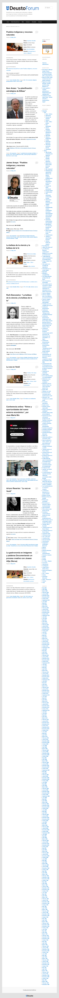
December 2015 (45, 658)
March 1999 (44, 874)
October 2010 (45, 730)
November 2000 (45, 856)
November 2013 (45, 692)
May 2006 (44, 784)
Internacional (45, 564)
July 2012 (44, 712)
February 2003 (45, 826)
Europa (44, 558)
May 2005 (44, 799)
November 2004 (45, 807)
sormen (32, 581)
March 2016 (44, 653)
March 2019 (44, 606)
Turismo (44, 581)
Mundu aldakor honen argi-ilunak (49, 232)
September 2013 (46, 695)
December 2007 (45, 765)
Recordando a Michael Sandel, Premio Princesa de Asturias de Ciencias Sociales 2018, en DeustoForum (47, 72)
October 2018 (45, 614)
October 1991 (45, 966)
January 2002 (45, 842)
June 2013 (44, 696)
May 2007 (44, 771)
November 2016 (45, 644)
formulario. (13, 345)
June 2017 (44, 633)
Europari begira (49, 190)
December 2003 (45, 817)
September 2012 (46, 710)
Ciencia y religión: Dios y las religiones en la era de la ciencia (47, 296)
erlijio (29, 266)
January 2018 (45, 626)
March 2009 (44, 748)
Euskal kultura (49, 192)
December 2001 (45, 843)
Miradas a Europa (46, 495)
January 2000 (45, 866)
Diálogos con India (46, 391)
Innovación (44, 562)
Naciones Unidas (26, 237)
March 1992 (44, 958)
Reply (16, 238)
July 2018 (44, 617)
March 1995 (44, 921)
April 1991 (44, 969)
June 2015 (44, 666)
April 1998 (44, 883)
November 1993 (45, 938)
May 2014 (44, 682)
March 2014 (44, 686)
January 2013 (45, 704)
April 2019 (44, 604)
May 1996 (44, 906)
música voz (27, 398)
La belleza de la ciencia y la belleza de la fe (28, 358)
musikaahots (27, 385)
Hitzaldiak (34, 22)
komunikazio (26, 581)
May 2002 (44, 836)
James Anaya (19, 237)
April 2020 (44, 589)
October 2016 (45, 646)
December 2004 (45, 805)
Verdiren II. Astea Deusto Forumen (48, 238)
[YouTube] (44, 41)
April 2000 (44, 862)
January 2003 (45, 828)
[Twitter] (42, 41)
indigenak (29, 53)
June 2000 (44, 859)
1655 (27, 596)
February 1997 (45, 898)
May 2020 (44, 588)
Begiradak (44, 271)
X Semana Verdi (46, 538)
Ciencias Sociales (46, 539)
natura (25, 53)
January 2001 (45, 854)
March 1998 (44, 885)
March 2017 (44, 638)
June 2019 (44, 601)
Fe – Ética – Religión (47, 561)
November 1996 (45, 903)
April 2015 (44, 669)
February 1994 (45, 935)
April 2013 (44, 699)
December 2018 (45, 611)
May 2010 (44, 733)
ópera (7, 400)
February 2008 (45, 762)
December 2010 (45, 727)
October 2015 (45, 661)
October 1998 (45, 880)
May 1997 (44, 894)
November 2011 (45, 724)
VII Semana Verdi (46, 533)
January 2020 (45, 594)
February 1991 (45, 972)
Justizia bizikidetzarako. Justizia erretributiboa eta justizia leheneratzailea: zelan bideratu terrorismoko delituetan (49, 212)
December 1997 (45, 888)
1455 (24, 80)
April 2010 (44, 735)
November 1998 (45, 878)
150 (24, 398)
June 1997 (44, 892)
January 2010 (45, 739)
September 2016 (46, 647)
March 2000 (44, 863)
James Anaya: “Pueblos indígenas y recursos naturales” (16, 165)
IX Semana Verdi (46, 467)
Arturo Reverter (31, 544)
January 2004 (45, 816)
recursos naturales (10, 238)
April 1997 (44, 895)
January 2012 (45, 721)
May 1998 (44, 882)
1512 (27, 80)
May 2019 (44, 603)
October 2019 (45, 598)
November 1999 (45, 868)
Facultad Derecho (46, 431)
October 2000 (45, 857)
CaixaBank (28, 479)
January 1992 (45, 961)
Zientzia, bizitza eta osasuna (48, 242)
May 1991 (44, 967)
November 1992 (45, 950)
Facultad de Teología (47, 429)
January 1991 (45, 973)
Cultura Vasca (45, 374)
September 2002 (46, 833)
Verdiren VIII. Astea (31, 372)
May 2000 (44, 860)
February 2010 (45, 738)
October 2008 (45, 756)
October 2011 (45, 725)
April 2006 (44, 785)
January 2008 (45, 764)
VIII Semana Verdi (29, 545)
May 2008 (44, 758)
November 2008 (45, 754)
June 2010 (44, 731)
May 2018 (44, 620)
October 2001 (45, 846)
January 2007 (45, 776)
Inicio (8, 22)
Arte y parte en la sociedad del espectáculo (46, 265)
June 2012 (44, 713)
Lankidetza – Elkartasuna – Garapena (49, 132)
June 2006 (44, 782)
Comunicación (45, 541)
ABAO (26, 544)
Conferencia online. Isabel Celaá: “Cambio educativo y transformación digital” (47, 98)
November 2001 (45, 845)
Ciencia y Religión (24, 357)
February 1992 (45, 960)
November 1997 (45, 889)
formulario (13, 222)
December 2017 (45, 627)
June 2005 (44, 797)
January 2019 (45, 609)
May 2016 (44, 650)
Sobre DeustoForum (15, 22)
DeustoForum (23, 235)
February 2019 (45, 607)
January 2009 (45, 751)
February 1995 (45, 923)
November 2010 (45, 728)
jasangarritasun (31, 51)
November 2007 (45, 767)
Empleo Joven (45, 405)
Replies (15, 360)
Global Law (44, 435)
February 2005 (45, 803)
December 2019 (45, 595)
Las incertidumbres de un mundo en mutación (47, 487)
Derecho (44, 548)
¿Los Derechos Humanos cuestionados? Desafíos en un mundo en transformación (47, 252)
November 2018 (45, 612)
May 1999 (44, 871)
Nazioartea (48, 135)
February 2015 (45, 672)
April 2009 (44, 747)
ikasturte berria (18, 481)
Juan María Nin (21, 480)
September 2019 (46, 600)
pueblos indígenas (33, 237)
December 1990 (45, 975)
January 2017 (45, 641)
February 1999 (45, 875)
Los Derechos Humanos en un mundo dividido (46, 492)
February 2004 (45, 814)
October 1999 (45, 869)
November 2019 (45, 597)
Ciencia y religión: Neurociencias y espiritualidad (46, 301)
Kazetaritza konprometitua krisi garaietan (49, 221)
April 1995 (44, 920)
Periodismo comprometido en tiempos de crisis (46, 513)
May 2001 (44, 848)
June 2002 (44, 834)
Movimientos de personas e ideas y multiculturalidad (46, 504)
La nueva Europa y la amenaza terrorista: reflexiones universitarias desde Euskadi (47, 475)
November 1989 (45, 984)
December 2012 (45, 705)
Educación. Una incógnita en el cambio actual (47, 399)
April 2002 (44, 837)
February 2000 (45, 865)
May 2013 (44, 698)
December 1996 (45, 901)
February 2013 (45, 702)
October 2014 (45, 678)
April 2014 (44, 684)
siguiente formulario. (31, 139)
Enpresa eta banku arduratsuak (48, 187)
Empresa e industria (46, 555)
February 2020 (45, 592)
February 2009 (45, 750)
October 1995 (45, 917)
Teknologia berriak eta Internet (48, 146)
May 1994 (44, 931)
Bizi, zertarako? (49, 169)
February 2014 (45, 687)
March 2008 (44, 761)
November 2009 (45, 742)
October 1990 (45, 978)
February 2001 (45, 852)
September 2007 (46, 770)
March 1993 (44, 944)
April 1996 (44, 908)
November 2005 (45, 793)
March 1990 (44, 981)
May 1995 (44, 918)
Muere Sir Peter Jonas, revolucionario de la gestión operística (47, 79)
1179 (24, 286)
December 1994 (45, 924)
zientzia (33, 266)
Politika (47, 140)
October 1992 (45, 952)
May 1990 (44, 980)
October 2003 (45, 820)
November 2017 (45, 629)
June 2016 (44, 649)
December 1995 (45, 914)
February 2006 (45, 788)
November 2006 (45, 779)
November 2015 (45, 660)
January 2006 (45, 790)
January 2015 (45, 673)
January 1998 (45, 886)
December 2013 (45, 690)
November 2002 (45, 829)
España (44, 556)
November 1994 (45, 926)
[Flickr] (45, 41)
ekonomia (30, 80)
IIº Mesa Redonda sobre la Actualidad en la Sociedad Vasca (47, 460)
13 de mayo (22, 544)
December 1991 (45, 963)
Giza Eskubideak (30, 49)
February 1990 (45, 983)
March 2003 (44, 825)
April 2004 (44, 813)
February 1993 (45, 946)
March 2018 (44, 623)
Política (44, 575)
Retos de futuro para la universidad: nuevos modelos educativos (47, 521)
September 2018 (46, 615)
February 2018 (45, 624)
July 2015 (44, 664)
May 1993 (44, 941)
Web (23, 22)
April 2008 (44, 759)
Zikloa (18, 80)
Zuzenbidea (48, 149)
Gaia (11, 80)
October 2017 (45, 630)
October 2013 (45, 693)
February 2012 (45, 719)
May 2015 (44, 667)
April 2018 (44, 621)
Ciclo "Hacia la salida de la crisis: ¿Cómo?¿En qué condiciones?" (23, 154)
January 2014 (45, 689)
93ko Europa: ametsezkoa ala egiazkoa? (49, 154)
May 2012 (44, 715)
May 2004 (44, 811)
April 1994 (44, 932)
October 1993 (45, 940)
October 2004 (45, 808)
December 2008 (45, 753)
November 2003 (45, 819)
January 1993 (45, 947)
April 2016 (44, 652)
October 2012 (45, 709)
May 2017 (44, 635)
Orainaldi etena (49, 235)
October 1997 (45, 891)
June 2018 (44, 618)
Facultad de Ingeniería (47, 428)
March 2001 (44, 851)
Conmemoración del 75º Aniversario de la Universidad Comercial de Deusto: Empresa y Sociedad (47, 366)
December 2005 (45, 791)
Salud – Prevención (46, 579)
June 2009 (44, 745)
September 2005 (46, 796)
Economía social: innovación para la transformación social (47, 394)
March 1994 (44, 934)
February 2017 (45, 640)
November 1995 (45, 915)
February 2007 (45, 774)
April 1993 (44, 943)
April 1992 (44, 957)
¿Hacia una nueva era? (47, 247)
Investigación (45, 565)
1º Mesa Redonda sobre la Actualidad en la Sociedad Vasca (47, 258)
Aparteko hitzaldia (31, 40)
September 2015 (46, 663)
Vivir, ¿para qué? (46, 536)
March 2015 (44, 670)
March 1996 (44, 909)
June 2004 (44, 810)
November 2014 (45, 676)
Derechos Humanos (46, 550)
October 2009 (45, 744)
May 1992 (44, 955)
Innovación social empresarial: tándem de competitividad (47, 464)
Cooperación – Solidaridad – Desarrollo (45, 544)
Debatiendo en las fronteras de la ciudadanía (46, 380)
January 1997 (45, 900)
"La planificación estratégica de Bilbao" (28, 153)
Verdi (35, 381)
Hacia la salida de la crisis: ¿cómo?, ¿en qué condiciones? (46, 441)
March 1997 (44, 897)
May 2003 (44, 823)
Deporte (44, 547)
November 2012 (45, 707)
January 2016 (45, 656)
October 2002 (45, 831)
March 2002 (44, 839)
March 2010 (44, 736)
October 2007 (45, 768)
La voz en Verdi (13, 366)
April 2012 (44, 716)
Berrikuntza (48, 115)
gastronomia (31, 579)
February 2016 (45, 655)
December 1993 (45, 937)
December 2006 (45, 777)
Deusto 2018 (45, 389)
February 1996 (45, 911)
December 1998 (45, 877)
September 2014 (46, 679)
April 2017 (44, 637)
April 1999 (44, 872)
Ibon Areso (8, 155)
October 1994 (45, 927)
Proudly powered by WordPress (29, 990)
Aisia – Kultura (29, 381)
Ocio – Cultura (29, 577)
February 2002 (45, 840)
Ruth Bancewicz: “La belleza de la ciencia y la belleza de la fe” (19, 298)
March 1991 (44, 970)
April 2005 (44, 800)
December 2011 (45, 722)
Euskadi (44, 559)
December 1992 (45, 949)
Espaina (47, 120)
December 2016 (45, 643)
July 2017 (44, 632)
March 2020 (44, 591)
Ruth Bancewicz (9, 360)
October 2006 (45, 780)
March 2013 (44, 701)
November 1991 (45, 964)
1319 (27, 286)
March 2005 (44, 802)
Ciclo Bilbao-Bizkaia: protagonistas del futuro (47, 278)
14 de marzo (22, 479)
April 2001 (44, 849)
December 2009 (45, 741)
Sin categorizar (13, 153)
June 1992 (44, 954)
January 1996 (45, 912)
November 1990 (45, 976)
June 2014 (44, 681)
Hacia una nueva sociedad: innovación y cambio (47, 446)
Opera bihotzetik (46, 507)
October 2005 (45, 794)
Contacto (28, 22)
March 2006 (44, 787)
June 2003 (44, 822)
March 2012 (44, 718)
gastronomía (9, 597)
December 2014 (45, 675)
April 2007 (44, 773)
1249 (24, 596)
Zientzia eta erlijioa (31, 254)
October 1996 (45, 905)
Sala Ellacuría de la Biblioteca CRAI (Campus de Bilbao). (23, 354)
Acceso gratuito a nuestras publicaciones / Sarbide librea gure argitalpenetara (46, 91)
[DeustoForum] (22, 10)
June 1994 (44, 929)
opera (29, 383)
